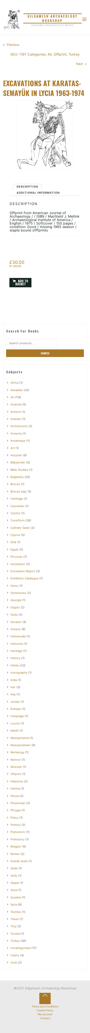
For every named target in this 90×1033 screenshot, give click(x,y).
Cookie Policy (45, 1010)
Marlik (14, 730)
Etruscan (16, 556)
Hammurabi (18, 636)
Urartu (14, 955)
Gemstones (18, 593)
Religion (15, 846)
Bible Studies (19, 469)
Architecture (19, 426)
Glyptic (15, 607)
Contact (45, 1018)
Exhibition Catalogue (24, 578)
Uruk (13, 962)
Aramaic (15, 419)
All (50, 54)
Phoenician (17, 803)
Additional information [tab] (38, 192)
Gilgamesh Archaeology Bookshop (53, 18)
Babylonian (17, 462)
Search (45, 353)
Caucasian (17, 506)
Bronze (15, 484)
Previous (13, 44)
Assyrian (16, 455)
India (13, 680)
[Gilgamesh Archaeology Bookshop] (12, 19)
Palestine (16, 781)
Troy (13, 926)
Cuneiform (17, 520)
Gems (14, 585)
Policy (14, 817)
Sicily (13, 875)
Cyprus (15, 535)
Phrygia (15, 810)
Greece (15, 629)
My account (45, 1014)
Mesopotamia (19, 738)
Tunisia (15, 933)
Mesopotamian (20, 745)
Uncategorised (20, 948)
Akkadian (16, 390)
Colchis (15, 513)
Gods (14, 614)
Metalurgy (17, 752)
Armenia (16, 433)
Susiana (15, 897)
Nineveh (16, 767)
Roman (15, 854)
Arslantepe (17, 440)
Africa (14, 382)
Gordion (15, 622)
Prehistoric (17, 832)
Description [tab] (27, 186)
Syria (13, 904)
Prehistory (17, 839)
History (15, 658)
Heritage (16, 651)
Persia (14, 796)
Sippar (14, 882)
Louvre (15, 723)
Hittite (14, 665)
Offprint (60, 54)
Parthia (15, 788)
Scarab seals (19, 861)
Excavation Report (22, 571)
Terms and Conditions (45, 1006)
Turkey (74, 54)
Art (12, 448)
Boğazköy (17, 477)
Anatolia (15, 404)
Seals (14, 868)
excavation (17, 564)
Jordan (15, 701)
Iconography (18, 672)
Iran (13, 687)
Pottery (15, 824)
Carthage (16, 498)
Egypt (14, 549)
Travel (14, 919)
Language (17, 716)
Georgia (15, 600)
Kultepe (15, 709)
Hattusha (16, 643)
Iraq (13, 694)
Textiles (15, 912)
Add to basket (21, 282)
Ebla (13, 542)
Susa (13, 890)
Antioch (15, 411)
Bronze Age (18, 491)
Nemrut (15, 759)
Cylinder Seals (20, 527)
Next (79, 64)
